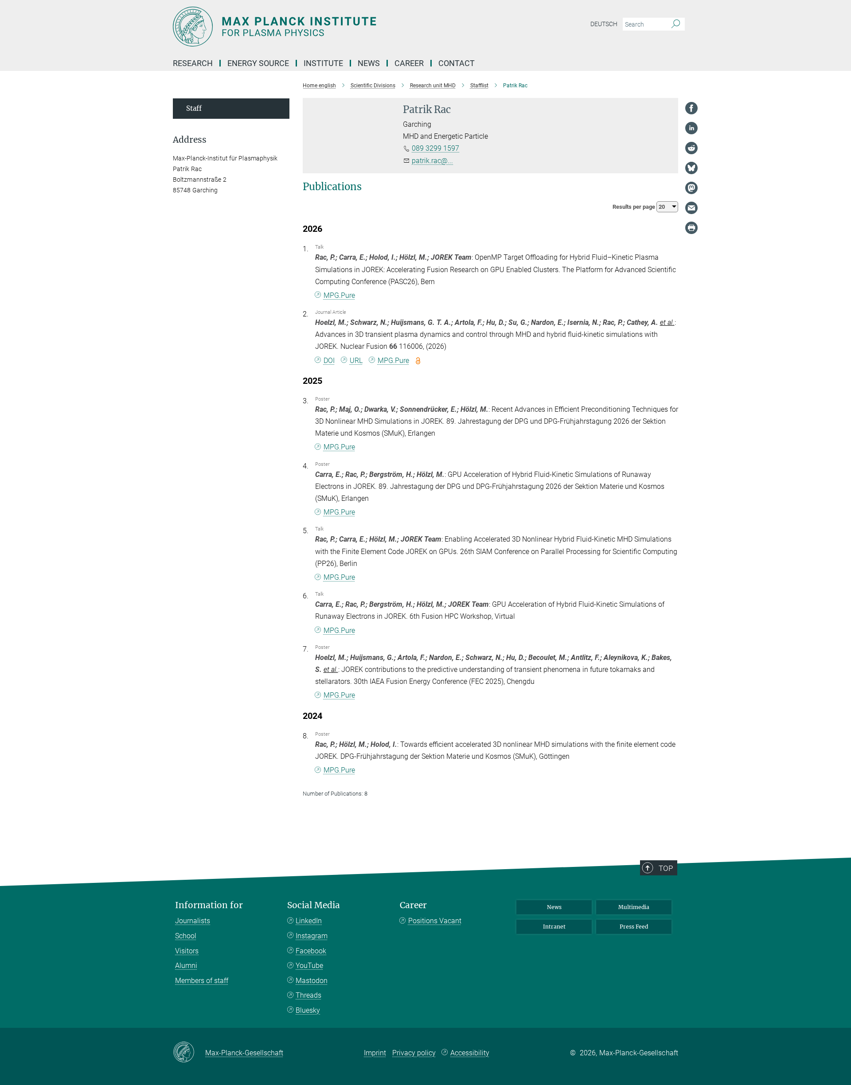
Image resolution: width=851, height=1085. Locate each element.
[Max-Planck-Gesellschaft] (189, 1052)
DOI (329, 360)
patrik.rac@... (432, 160)
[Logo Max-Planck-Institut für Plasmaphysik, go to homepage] (339, 27)
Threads (308, 995)
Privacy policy (414, 1053)
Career (413, 905)
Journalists (192, 921)
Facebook (311, 951)
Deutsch (603, 23)
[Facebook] (691, 108)
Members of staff (201, 980)
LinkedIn (309, 921)
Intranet (554, 926)
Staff (194, 108)
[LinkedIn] (691, 128)
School (185, 936)
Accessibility (469, 1053)
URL (356, 360)
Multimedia (633, 907)
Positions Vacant (434, 921)
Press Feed (634, 926)
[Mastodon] (691, 188)
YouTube (309, 965)
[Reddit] (691, 148)
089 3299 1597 (435, 148)
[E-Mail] (691, 208)
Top (666, 868)
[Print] (691, 227)
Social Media (313, 905)
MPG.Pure (339, 295)
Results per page (634, 206)
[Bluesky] (691, 168)
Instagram (312, 936)
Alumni (186, 965)
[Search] (676, 24)
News (554, 907)
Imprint (375, 1053)
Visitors (187, 951)
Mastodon (312, 980)
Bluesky (308, 1010)
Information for (209, 905)
